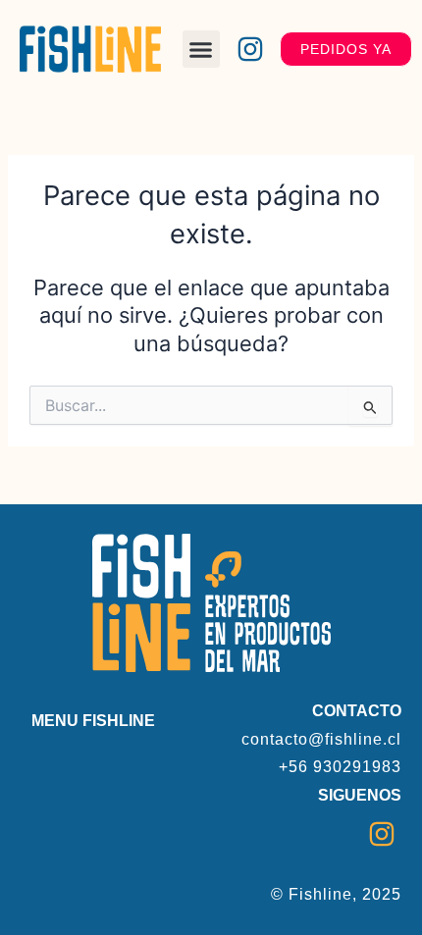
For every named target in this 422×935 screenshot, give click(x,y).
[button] (201, 49)
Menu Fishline (93, 720)
